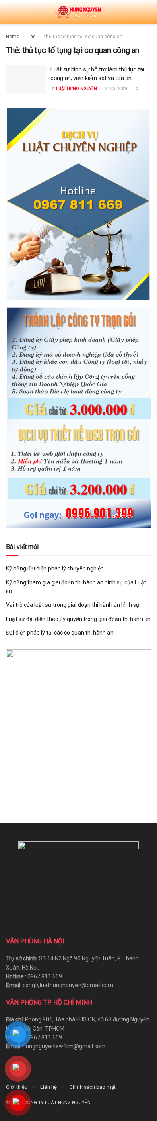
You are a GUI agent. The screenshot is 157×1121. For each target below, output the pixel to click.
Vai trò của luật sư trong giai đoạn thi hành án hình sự (73, 605)
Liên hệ (48, 1087)
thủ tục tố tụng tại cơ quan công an (83, 36)
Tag (32, 36)
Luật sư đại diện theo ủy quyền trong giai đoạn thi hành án (78, 619)
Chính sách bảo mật (93, 1087)
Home (12, 36)
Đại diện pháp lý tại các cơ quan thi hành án (60, 632)
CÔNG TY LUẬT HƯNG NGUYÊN (57, 1102)
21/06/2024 (116, 88)
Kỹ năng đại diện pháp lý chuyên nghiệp (55, 568)
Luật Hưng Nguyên (76, 88)
